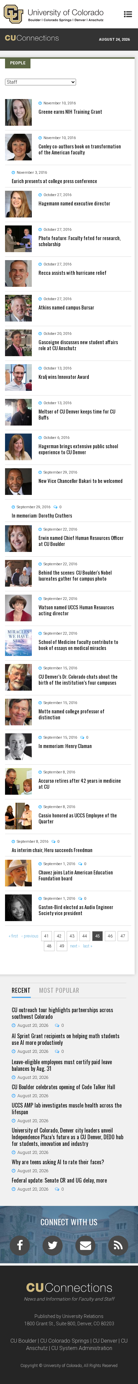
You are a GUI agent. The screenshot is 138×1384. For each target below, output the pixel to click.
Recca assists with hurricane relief (73, 272)
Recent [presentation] (21, 990)
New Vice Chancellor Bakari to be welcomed (81, 480)
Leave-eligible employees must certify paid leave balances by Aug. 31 (62, 1065)
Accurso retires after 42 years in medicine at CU (80, 783)
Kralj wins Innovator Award (64, 376)
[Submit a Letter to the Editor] (85, 1247)
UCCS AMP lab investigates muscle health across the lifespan (67, 1108)
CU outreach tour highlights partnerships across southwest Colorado (62, 1013)
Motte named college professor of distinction (72, 714)
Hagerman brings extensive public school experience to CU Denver (78, 449)
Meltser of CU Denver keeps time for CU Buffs (77, 414)
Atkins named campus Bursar (66, 307)
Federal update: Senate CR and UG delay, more (59, 1180)
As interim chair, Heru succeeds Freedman (52, 849)
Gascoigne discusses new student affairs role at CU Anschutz (78, 345)
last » (87, 946)
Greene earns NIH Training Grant (70, 111)
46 (110, 936)
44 (84, 936)
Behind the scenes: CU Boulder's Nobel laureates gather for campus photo (75, 575)
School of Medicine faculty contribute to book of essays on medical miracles (78, 644)
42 (59, 936)
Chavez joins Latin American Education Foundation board (76, 875)
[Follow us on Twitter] (53, 1247)
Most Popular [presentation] (59, 990)
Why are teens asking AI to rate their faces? (58, 1162)
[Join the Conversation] (20, 1247)
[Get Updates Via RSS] (118, 1247)
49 (62, 946)
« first (13, 936)
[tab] (21, 990)
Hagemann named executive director (74, 203)
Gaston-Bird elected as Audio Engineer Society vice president (76, 909)
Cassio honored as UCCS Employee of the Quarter (78, 818)
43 (72, 936)
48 (49, 946)
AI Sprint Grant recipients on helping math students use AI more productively (66, 1039)
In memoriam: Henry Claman (65, 745)
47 (123, 936)
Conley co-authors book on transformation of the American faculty (80, 149)
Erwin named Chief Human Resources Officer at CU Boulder (81, 540)
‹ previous (30, 936)
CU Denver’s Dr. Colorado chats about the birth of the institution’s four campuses (78, 679)
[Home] (53, 14)
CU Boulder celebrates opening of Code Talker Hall (63, 1087)
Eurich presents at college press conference (54, 180)
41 (46, 936)
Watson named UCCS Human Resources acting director (76, 610)
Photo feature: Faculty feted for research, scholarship (80, 240)
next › (75, 946)
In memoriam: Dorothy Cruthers (42, 515)
